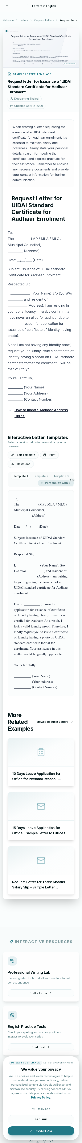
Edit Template (26, 454)
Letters (24, 20)
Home (10, 20)
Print (52, 454)
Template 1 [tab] (20, 476)
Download (24, 464)
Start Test (38, 1047)
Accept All (44, 1130)
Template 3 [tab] (61, 476)
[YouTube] (31, 1141)
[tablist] (41, 479)
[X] (51, 1141)
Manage (44, 1109)
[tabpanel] (41, 593)
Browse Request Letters (52, 721)
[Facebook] (44, 1141)
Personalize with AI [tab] (59, 482)
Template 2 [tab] (40, 476)
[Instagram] (37, 1141)
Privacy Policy (40, 1097)
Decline (41, 1119)
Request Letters (44, 20)
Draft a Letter (38, 993)
